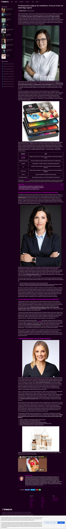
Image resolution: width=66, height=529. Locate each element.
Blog (33, 1)
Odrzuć (54, 522)
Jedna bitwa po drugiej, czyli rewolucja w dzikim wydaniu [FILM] (14, 81)
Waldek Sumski (28, 475)
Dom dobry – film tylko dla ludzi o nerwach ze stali (12, 66)
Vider (6, 512)
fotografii (27, 180)
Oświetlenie (23, 156)
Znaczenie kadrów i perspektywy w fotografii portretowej (31, 186)
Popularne (21, 1)
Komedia (42, 497)
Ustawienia (48, 522)
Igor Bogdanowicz (55, 500)
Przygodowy (43, 501)
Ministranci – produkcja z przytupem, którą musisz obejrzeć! (13, 76)
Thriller (42, 505)
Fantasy (31, 504)
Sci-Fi (42, 504)
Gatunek (27, 1)
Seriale (16, 1)
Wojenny (42, 507)
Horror (31, 507)
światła (39, 320)
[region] (33, 522)
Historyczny (32, 505)
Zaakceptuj (61, 522)
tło (38, 83)
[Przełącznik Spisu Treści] (61, 184)
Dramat (31, 501)
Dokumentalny (32, 500)
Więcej (37, 1)
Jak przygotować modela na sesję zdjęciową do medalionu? (32, 187)
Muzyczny (42, 500)
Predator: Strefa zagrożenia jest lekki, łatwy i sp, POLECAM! (13, 86)
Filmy (12, 1)
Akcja (31, 497)
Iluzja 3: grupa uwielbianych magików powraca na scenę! (13, 68)
